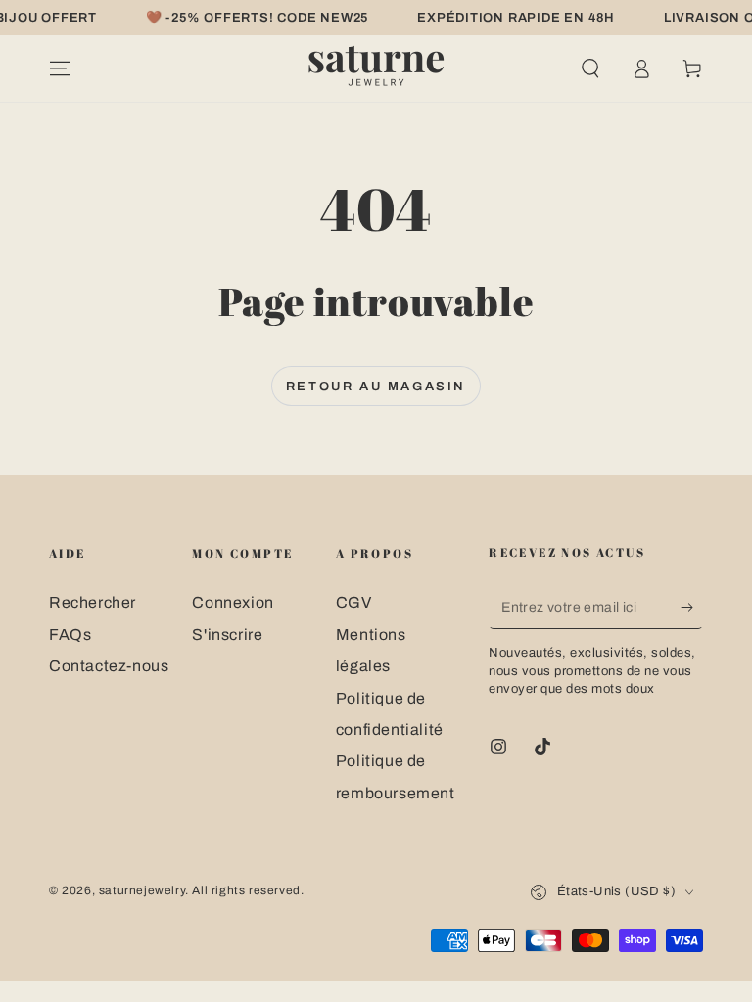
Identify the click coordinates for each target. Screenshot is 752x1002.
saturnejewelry (142, 890)
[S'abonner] (692, 606)
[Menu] (59, 68)
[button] (590, 68)
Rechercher (92, 602)
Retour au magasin (376, 386)
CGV (354, 602)
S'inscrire (227, 634)
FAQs (70, 634)
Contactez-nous (108, 666)
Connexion (232, 602)
